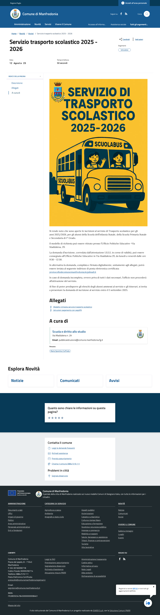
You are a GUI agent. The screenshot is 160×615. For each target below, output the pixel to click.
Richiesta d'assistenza (54, 569)
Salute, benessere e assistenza (95, 537)
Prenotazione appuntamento (57, 562)
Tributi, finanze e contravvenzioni (96, 540)
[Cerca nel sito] (147, 14)
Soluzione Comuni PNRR (120, 610)
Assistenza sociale (118, 24)
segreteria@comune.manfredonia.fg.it (24, 587)
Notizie (121, 510)
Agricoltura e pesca (53, 510)
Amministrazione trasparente (94, 559)
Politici (11, 520)
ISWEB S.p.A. (98, 610)
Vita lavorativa (88, 547)
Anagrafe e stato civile (54, 516)
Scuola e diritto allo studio (69, 331)
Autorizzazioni (88, 513)
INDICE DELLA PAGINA (16, 76)
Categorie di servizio (55, 503)
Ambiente (49, 513)
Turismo (85, 543)
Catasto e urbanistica (91, 516)
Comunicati (123, 513)
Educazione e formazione (92, 523)
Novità (22, 33)
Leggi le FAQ (50, 559)
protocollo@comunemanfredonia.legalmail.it (72, 272)
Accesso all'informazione (98, 24)
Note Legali (86, 569)
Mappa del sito (14, 605)
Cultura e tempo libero (91, 520)
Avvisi (31, 33)
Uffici (10, 513)
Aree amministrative (17, 523)
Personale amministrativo (19, 526)
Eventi (121, 537)
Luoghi (121, 534)
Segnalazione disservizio (55, 565)
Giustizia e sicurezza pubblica (94, 526)
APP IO (135, 588)
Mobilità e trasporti (90, 533)
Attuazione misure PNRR (55, 572)
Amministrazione (17, 503)
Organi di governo (15, 516)
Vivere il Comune (126, 524)
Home (14, 33)
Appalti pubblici (88, 510)
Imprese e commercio (91, 530)
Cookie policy (87, 562)
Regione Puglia (15, 3)
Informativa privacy (90, 565)
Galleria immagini (125, 530)
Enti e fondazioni (15, 530)
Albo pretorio (87, 572)
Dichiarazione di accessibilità (94, 576)
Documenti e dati (15, 510)
